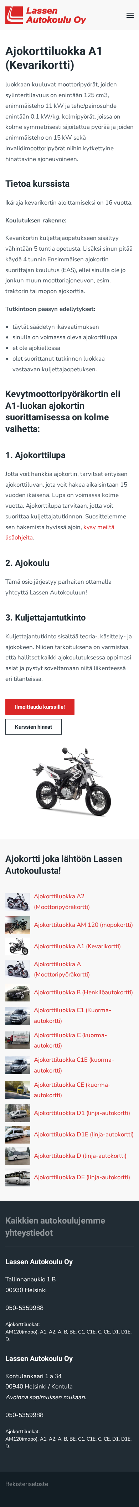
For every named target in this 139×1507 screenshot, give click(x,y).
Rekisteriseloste (26, 1484)
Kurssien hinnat (33, 727)
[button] (130, 15)
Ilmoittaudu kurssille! (40, 707)
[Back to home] (45, 15)
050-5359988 (24, 1308)
